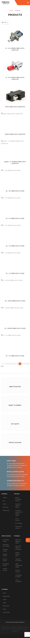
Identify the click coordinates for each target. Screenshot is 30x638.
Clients (4, 602)
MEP (4, 500)
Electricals (5, 507)
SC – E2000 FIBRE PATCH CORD (15, 328)
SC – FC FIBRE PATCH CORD (15, 246)
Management (6, 596)
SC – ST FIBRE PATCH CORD (15, 218)
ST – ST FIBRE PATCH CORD (15, 356)
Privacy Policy (9, 622)
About (4, 593)
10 (27, 363)
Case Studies (6, 612)
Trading (5, 497)
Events (4, 609)
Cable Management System (18, 565)
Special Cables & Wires (17, 554)
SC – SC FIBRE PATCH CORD (15, 191)
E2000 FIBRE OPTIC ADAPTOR (15, 134)
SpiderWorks (15, 631)
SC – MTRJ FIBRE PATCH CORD (15, 301)
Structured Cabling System (18, 505)
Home (11, 10)
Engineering (6, 510)
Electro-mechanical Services (18, 499)
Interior (5, 504)
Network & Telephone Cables (18, 541)
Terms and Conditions (18, 622)
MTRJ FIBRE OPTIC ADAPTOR (15, 107)
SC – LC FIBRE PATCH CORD (15, 273)
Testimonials (6, 606)
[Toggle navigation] (28, 2)
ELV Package (18, 523)
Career (4, 599)
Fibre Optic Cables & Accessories (18, 547)
